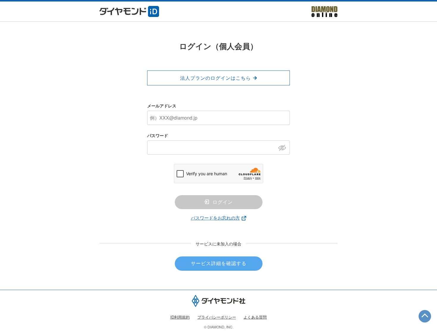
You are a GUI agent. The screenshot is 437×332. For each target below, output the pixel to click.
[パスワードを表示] (283, 147)
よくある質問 (255, 317)
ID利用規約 (180, 317)
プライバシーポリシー (216, 317)
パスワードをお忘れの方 (215, 217)
